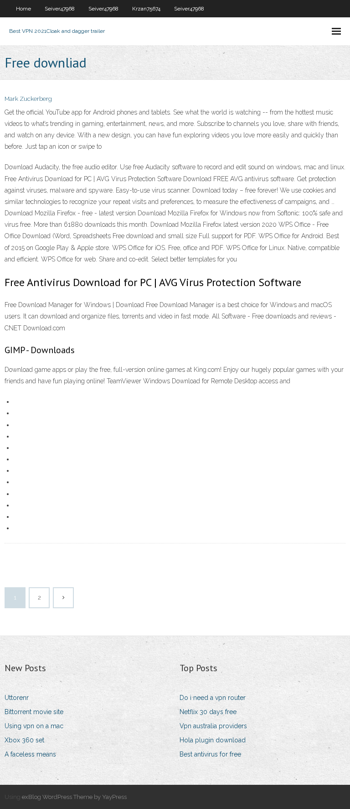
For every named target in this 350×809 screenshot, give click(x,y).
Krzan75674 (146, 8)
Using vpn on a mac (34, 726)
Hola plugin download (213, 740)
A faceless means (30, 754)
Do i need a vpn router (213, 697)
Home (23, 8)
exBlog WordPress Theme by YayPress (74, 796)
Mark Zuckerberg (28, 98)
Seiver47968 (60, 8)
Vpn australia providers (213, 726)
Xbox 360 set (24, 740)
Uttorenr (17, 697)
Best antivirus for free (210, 754)
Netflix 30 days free (208, 711)
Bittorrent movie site (34, 711)
